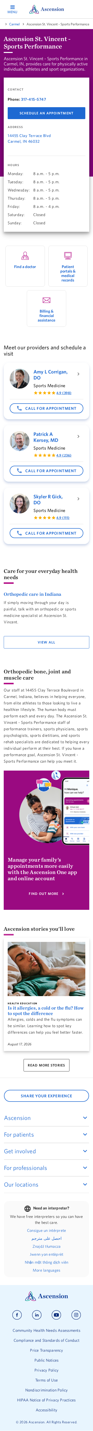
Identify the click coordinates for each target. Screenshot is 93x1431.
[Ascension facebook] (17, 1315)
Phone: (14, 99)
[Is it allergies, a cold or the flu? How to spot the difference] (46, 969)
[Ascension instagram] (76, 1315)
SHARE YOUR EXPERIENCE (46, 1096)
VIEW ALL (47, 642)
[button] (46, 408)
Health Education (22, 1003)
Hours (13, 165)
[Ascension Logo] (46, 1299)
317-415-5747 (33, 99)
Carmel (14, 24)
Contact (16, 89)
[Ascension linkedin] (37, 1315)
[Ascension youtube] (56, 1315)
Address (15, 127)
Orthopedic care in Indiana (32, 594)
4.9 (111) (63, 518)
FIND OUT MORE (43, 893)
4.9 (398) (64, 393)
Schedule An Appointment (47, 113)
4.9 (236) (64, 455)
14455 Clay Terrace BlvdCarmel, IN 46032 (29, 138)
